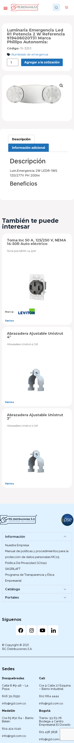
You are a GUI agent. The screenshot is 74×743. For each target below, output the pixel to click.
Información (15, 537)
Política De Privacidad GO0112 (26, 563)
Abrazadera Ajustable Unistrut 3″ (35, 417)
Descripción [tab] (21, 139)
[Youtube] (42, 630)
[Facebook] (21, 630)
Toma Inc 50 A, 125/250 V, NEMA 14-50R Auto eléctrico (36, 242)
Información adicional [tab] (28, 148)
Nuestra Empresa (17, 545)
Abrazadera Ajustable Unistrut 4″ (35, 335)
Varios (9, 320)
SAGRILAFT (13, 569)
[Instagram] (32, 630)
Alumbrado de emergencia (29, 54)
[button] (5, 8)
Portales (12, 597)
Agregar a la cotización (42, 62)
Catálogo (12, 589)
